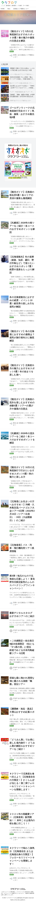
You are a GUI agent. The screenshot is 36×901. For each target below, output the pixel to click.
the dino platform (20, 900)
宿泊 (14, 287)
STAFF (15, 534)
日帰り (15, 55)
